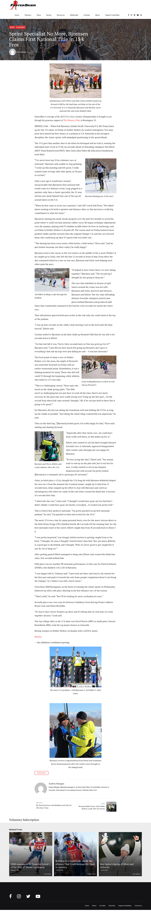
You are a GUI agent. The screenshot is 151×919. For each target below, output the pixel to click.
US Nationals (20, 27)
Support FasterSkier (112, 15)
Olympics (28, 15)
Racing (48, 15)
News (39, 15)
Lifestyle (87, 15)
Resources (61, 15)
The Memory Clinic (71, 120)
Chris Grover (47, 874)
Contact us (138, 905)
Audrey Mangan (21, 52)
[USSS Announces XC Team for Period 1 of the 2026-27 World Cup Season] (30, 854)
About (97, 15)
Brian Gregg (41, 773)
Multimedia (74, 15)
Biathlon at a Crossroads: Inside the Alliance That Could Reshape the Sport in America (75, 864)
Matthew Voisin (91, 874)
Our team (102, 905)
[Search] (141, 15)
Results (38, 636)
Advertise (112, 905)
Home (17, 15)
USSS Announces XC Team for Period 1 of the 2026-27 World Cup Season (30, 866)
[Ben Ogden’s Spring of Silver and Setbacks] (120, 854)
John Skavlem (136, 874)
